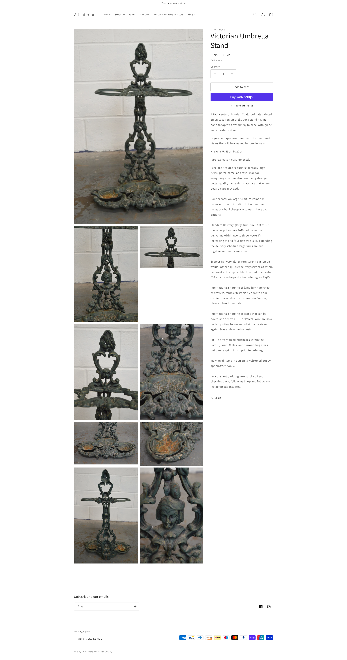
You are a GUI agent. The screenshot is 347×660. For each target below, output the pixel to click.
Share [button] (218, 397)
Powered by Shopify (102, 651)
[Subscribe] (135, 606)
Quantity (215, 66)
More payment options (242, 105)
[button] (119, 14)
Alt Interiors (87, 651)
